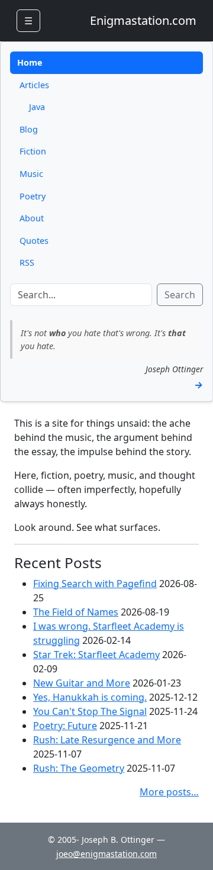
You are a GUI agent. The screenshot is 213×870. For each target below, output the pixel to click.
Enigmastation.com (143, 20)
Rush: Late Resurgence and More (107, 739)
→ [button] (198, 384)
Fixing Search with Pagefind (95, 583)
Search (179, 294)
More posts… (169, 791)
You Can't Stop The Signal (90, 711)
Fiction (33, 151)
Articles (34, 85)
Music (31, 173)
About (32, 218)
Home (30, 62)
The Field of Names (75, 611)
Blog (29, 129)
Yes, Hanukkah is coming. (90, 697)
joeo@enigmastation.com (106, 853)
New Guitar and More (81, 682)
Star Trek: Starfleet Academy (96, 654)
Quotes (34, 240)
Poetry (33, 196)
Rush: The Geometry (78, 768)
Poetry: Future (65, 725)
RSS (27, 262)
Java (37, 106)
